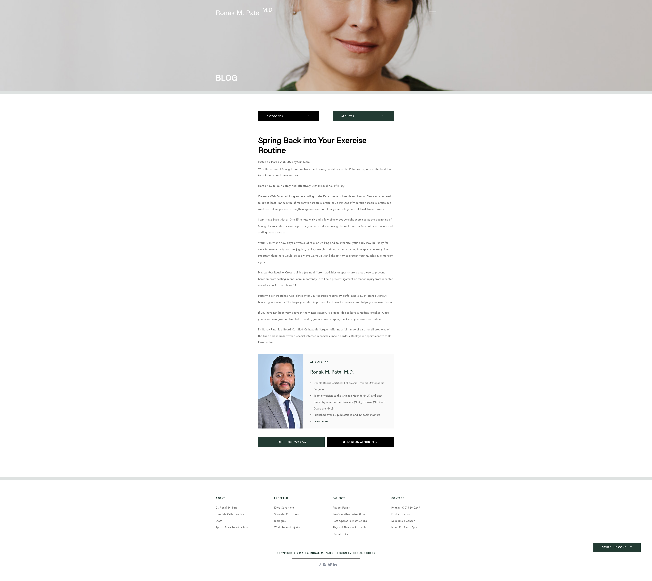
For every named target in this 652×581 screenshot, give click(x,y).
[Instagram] (320, 564)
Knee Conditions (284, 507)
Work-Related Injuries (287, 527)
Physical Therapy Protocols (349, 527)
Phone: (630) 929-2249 (405, 507)
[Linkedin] (335, 564)
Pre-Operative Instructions (349, 514)
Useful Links (340, 534)
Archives (347, 116)
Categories (275, 116)
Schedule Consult (617, 547)
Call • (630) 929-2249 (291, 442)
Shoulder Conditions (287, 514)
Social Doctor (364, 553)
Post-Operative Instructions (350, 520)
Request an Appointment (360, 442)
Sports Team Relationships (232, 527)
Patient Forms (341, 507)
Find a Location (401, 514)
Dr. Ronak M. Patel (227, 507)
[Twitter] (330, 564)
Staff (219, 520)
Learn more (321, 421)
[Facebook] (325, 564)
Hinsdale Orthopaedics (230, 514)
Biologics (280, 520)
